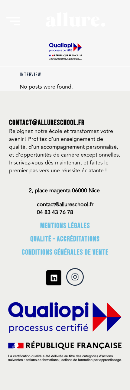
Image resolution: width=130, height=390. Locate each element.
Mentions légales (65, 225)
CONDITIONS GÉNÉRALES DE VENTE (65, 252)
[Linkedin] (53, 277)
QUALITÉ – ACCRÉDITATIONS (65, 239)
